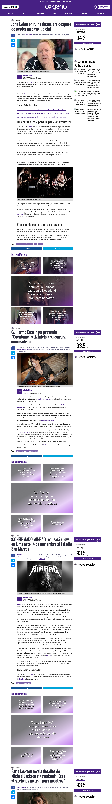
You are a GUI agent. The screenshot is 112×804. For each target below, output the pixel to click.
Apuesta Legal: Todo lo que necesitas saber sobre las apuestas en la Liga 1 (94, 93)
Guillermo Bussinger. (48, 420)
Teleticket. (42, 559)
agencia (40, 244)
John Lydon (19, 244)
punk (35, 244)
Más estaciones (67, 1)
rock (32, 244)
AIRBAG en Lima (26, 683)
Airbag (48, 655)
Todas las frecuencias (87, 43)
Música (10, 13)
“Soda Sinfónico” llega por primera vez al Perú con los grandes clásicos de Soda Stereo (57, 316)
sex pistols (26, 244)
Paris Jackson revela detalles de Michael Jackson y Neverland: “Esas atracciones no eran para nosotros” (42, 290)
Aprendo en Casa (44, 1)
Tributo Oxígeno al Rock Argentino (57, 523)
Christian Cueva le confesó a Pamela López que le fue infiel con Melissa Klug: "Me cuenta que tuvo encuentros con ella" (94, 72)
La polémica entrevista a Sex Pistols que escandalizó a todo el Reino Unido (41, 110)
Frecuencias (100, 13)
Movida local (40, 13)
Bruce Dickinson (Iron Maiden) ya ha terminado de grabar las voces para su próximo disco (58, 755)
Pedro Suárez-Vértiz (33, 451)
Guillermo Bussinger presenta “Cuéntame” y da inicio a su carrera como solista (26, 265)
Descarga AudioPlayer (55, 1)
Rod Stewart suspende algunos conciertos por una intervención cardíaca (26, 316)
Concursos (68, 13)
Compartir (27, 248)
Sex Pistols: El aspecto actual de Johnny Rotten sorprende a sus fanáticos (41, 117)
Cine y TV (24, 13)
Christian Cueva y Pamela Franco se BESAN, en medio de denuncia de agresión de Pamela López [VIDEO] (94, 102)
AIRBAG (19, 683)
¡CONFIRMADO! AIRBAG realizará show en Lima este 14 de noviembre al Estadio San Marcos (57, 265)
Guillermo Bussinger (23, 349)
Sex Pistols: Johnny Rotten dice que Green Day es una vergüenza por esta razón (43, 113)
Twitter (58, 248)
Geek (54, 13)
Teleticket (22, 679)
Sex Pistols (29, 35)
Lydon (30, 127)
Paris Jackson (21, 787)
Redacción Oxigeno (27, 75)
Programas (84, 13)
